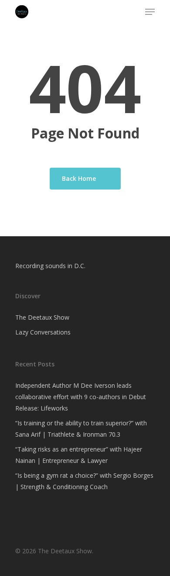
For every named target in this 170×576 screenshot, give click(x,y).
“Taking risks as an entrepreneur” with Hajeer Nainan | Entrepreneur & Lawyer (78, 455)
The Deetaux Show (42, 317)
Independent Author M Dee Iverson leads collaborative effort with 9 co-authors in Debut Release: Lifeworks (80, 396)
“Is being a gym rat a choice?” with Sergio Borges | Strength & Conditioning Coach (84, 481)
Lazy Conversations (43, 332)
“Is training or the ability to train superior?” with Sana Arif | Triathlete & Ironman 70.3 (81, 428)
